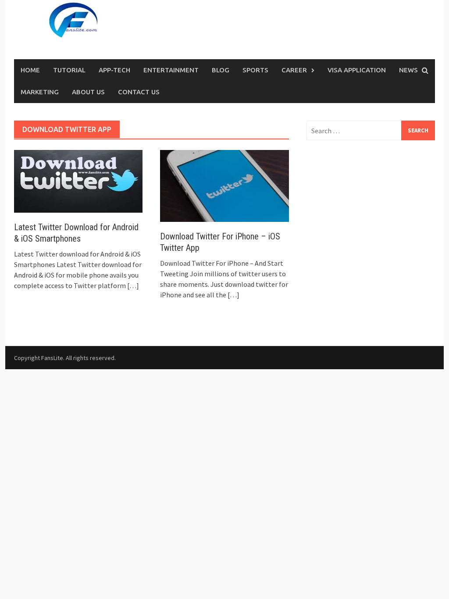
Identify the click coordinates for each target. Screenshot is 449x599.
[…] (132, 285)
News (408, 70)
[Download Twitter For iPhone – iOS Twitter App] (224, 185)
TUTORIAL (69, 70)
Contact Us (139, 92)
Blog (220, 70)
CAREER (294, 70)
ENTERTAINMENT (171, 70)
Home (30, 70)
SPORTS (255, 70)
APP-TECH (114, 70)
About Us (88, 92)
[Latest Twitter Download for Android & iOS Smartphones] (78, 180)
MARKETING (40, 92)
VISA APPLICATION (357, 70)
